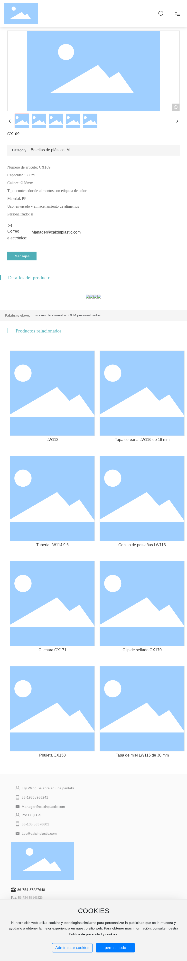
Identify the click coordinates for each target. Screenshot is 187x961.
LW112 (52, 440)
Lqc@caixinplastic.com (39, 833)
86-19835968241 (35, 797)
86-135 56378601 (35, 824)
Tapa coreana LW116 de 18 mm (142, 440)
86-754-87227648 (31, 890)
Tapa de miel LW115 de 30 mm (142, 755)
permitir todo (115, 948)
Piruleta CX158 (52, 755)
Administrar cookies (72, 948)
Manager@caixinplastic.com (56, 232)
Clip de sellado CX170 (142, 650)
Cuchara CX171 (52, 650)
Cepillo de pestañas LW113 (142, 545)
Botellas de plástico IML (51, 150)
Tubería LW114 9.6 (52, 545)
